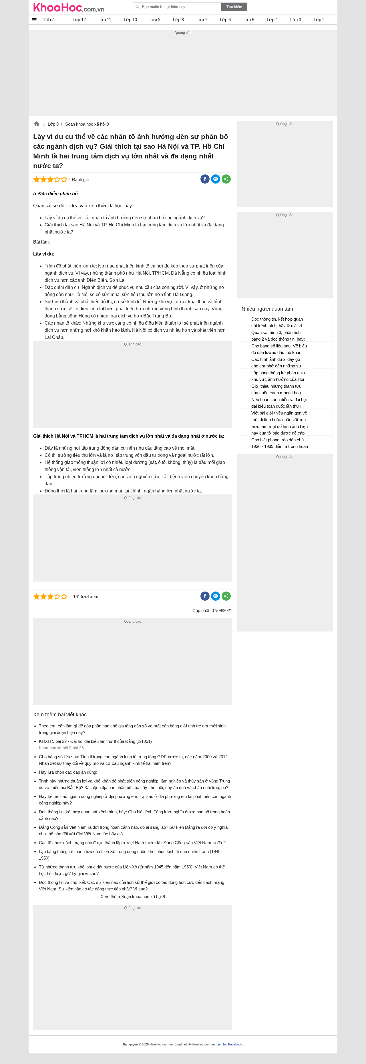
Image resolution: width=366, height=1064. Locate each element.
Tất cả (49, 19)
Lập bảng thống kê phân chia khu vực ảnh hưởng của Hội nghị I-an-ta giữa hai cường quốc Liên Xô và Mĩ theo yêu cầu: (278, 376)
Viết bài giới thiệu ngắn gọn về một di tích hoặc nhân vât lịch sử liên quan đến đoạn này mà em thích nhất (279, 417)
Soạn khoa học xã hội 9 (87, 124)
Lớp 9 (53, 124)
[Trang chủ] (69, 7)
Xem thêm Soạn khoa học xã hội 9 (133, 896)
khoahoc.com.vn (36, 124)
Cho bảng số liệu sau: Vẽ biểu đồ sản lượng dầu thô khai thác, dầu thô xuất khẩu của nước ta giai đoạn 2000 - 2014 (279, 349)
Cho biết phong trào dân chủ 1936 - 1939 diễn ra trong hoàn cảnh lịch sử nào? (279, 443)
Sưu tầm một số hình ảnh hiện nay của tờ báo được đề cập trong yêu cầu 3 (279, 430)
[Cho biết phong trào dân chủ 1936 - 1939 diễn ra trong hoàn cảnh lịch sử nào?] (244, 442)
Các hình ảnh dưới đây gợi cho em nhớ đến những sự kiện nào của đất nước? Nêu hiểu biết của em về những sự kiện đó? (279, 363)
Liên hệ (221, 1044)
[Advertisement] (183, 76)
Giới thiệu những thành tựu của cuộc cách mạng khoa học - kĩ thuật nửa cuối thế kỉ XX (277, 390)
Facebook (235, 1044)
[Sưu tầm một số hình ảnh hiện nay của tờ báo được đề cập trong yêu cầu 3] (244, 429)
